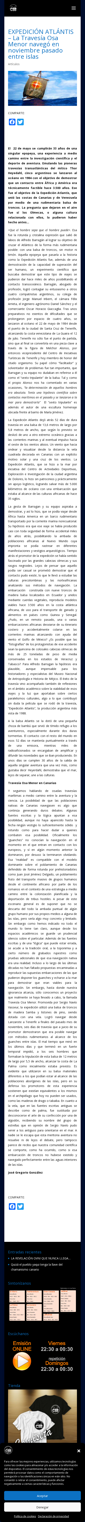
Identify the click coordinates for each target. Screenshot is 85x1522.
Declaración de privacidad (53, 1516)
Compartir (41, 122)
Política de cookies (25, 1516)
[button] (79, 1451)
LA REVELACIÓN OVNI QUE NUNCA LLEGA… (41, 1258)
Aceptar (42, 1496)
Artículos (14, 64)
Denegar (42, 1507)
